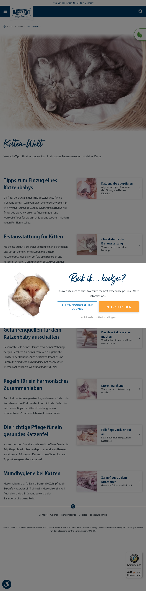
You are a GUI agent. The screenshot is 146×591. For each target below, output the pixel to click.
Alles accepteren (118, 307)
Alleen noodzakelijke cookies (77, 306)
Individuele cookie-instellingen (98, 317)
